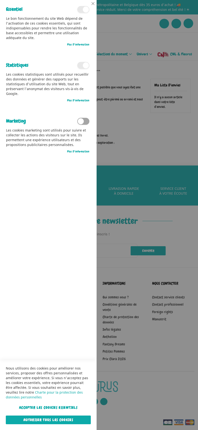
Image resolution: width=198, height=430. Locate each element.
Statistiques (83, 65)
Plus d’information (78, 44)
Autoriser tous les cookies (48, 419)
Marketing (83, 121)
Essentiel (83, 9)
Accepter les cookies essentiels (48, 407)
